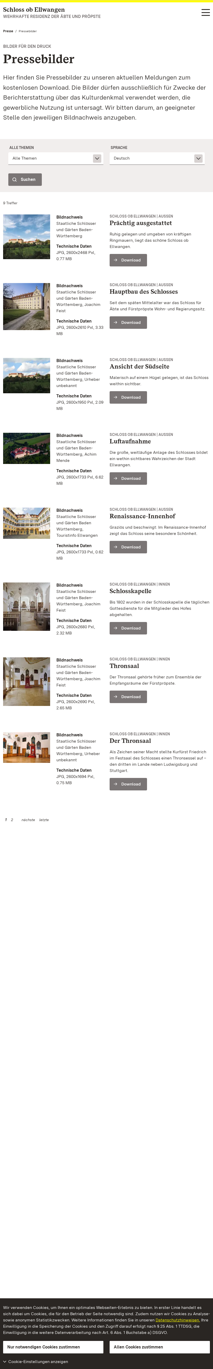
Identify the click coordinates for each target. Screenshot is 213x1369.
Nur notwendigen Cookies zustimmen (43, 1347)
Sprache (119, 148)
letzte (44, 820)
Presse (8, 31)
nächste (28, 820)
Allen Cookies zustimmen (138, 1347)
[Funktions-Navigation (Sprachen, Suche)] (206, 12)
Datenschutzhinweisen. (178, 1320)
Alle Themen (21, 148)
